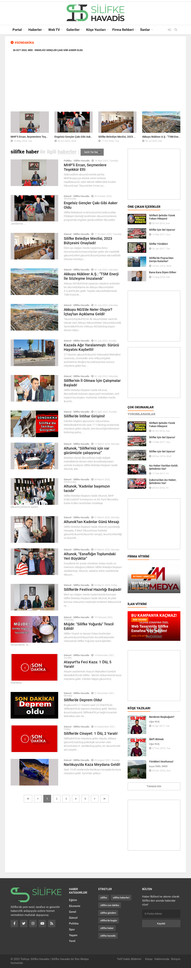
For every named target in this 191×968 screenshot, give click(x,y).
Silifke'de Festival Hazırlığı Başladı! (92, 589)
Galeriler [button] (73, 30)
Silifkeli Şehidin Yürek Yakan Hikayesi (162, 217)
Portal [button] (17, 30)
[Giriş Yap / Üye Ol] (169, 30)
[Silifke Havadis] (95, 12)
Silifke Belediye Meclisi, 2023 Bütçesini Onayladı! (127, 136)
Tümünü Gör (154, 786)
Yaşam (73, 935)
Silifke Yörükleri (158, 243)
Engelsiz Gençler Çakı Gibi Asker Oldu (76, 136)
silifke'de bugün (108, 920)
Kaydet (161, 923)
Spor (72, 929)
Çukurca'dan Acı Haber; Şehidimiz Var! (162, 481)
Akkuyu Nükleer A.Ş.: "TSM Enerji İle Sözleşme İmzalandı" (91, 276)
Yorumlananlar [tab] (141, 414)
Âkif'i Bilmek (156, 739)
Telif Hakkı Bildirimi (129, 959)
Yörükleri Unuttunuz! (161, 761)
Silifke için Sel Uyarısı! (162, 451)
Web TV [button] (54, 30)
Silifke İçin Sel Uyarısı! (162, 229)
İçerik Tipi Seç (91, 152)
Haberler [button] (35, 30)
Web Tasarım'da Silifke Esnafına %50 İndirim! (149, 628)
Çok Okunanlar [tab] (141, 407)
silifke (103, 897)
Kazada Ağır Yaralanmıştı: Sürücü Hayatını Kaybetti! (91, 347)
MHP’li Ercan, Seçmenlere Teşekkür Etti (34, 136)
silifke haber (107, 928)
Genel (72, 911)
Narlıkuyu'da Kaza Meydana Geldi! (92, 764)
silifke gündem (108, 912)
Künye (149, 959)
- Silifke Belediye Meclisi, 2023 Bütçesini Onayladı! (57, 50)
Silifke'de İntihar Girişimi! (84, 416)
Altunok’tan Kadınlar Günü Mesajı (91, 522)
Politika (74, 923)
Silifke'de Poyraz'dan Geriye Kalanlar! (161, 260)
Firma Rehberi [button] (123, 30)
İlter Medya (140, 583)
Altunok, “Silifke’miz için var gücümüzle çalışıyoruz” (86, 450)
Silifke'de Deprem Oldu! (83, 700)
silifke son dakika (109, 905)
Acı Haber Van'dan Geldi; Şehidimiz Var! (163, 467)
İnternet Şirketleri (143, 576)
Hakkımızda (161, 959)
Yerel (72, 941)
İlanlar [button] (145, 30)
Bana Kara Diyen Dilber (162, 272)
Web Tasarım (140, 619)
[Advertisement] (95, 83)
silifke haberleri (121, 897)
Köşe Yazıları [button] (96, 30)
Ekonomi (74, 906)
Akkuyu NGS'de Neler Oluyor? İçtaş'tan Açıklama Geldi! (88, 311)
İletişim (175, 959)
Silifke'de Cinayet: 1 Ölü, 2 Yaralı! (91, 733)
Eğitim (73, 900)
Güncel (73, 917)
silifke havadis (108, 935)
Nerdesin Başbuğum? (161, 716)
